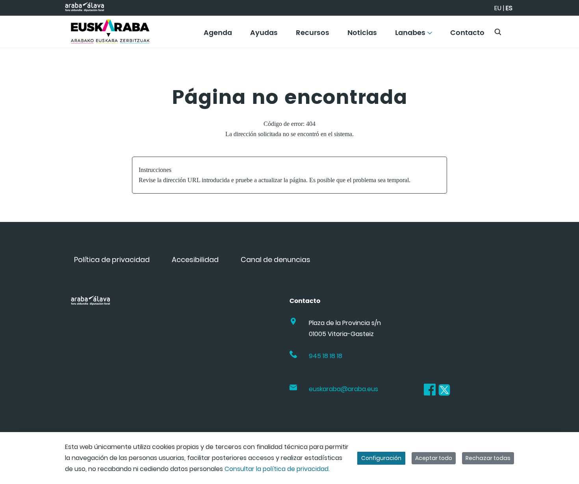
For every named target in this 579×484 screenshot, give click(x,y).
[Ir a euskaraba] (110, 31)
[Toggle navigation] (559, 29)
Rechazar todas (488, 458)
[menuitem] (217, 35)
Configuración (381, 458)
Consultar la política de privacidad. (277, 468)
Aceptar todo (433, 458)
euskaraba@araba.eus (343, 388)
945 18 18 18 (325, 355)
